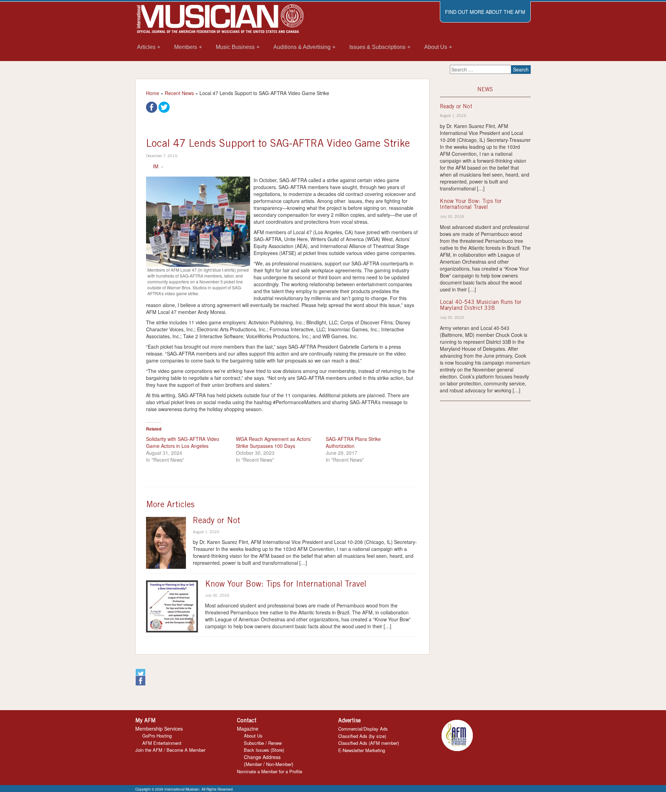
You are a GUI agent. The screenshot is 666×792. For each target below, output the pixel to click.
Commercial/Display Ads (363, 728)
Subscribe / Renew (263, 743)
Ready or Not (216, 521)
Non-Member (279, 764)
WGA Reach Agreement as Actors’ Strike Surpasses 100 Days (273, 442)
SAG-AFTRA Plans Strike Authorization (353, 442)
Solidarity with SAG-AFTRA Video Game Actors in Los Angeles (182, 442)
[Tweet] (164, 106)
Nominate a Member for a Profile (269, 771)
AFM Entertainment (161, 743)
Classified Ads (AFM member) (368, 743)
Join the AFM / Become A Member (170, 750)
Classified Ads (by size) (362, 736)
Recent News (179, 93)
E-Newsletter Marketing (361, 750)
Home (152, 93)
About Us (253, 735)
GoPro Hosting (157, 735)
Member (254, 764)
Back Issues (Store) (264, 750)
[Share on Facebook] (151, 106)
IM (156, 166)
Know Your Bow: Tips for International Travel (285, 585)
